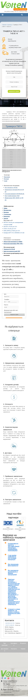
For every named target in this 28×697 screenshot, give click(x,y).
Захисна (6, 218)
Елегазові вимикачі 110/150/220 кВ (14, 194)
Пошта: (6, 304)
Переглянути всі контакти (7, 694)
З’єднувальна (7, 214)
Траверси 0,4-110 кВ (9, 249)
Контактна (7, 216)
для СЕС (17, 230)
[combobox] (5, 302)
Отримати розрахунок (20, 9)
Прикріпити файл (14, 314)
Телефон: (6, 299)
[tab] (14, 547)
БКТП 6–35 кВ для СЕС (10, 226)
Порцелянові (7, 177)
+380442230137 (7, 691)
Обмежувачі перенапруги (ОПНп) (13, 241)
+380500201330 (7, 692)
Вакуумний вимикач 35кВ (12, 196)
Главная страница (7, 24)
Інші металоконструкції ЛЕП (12, 251)
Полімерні (6, 179)
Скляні (5, 181)
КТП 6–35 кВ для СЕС (10, 228)
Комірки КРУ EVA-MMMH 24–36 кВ (14, 233)
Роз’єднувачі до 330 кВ (11, 187)
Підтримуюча (7, 210)
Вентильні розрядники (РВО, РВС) (13, 243)
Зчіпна (5, 208)
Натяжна (6, 212)
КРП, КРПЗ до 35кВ (9, 230)
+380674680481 (16, 691)
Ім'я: (5, 294)
